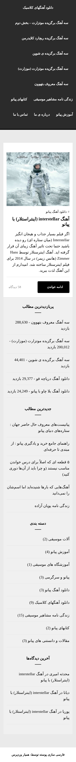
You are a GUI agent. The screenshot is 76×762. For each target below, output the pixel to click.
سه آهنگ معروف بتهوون (51, 84)
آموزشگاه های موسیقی (51, 564)
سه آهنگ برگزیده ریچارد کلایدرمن (45, 38)
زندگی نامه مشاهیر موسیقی (53, 99)
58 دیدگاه (15, 287)
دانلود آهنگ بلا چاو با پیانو (50, 391)
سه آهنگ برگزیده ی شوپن (50, 53)
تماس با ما (20, 114)
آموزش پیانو (64, 114)
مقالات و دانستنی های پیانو (48, 641)
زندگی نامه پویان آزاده (52, 506)
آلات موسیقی (58, 539)
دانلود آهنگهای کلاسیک (38, 7)
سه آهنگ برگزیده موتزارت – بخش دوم (41, 23)
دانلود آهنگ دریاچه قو (52, 379)
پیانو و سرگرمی (57, 577)
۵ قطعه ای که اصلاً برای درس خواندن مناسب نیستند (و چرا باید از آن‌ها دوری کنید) (39, 468)
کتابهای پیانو (19, 99)
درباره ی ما (42, 114)
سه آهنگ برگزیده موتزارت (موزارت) (43, 68)
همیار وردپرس (20, 754)
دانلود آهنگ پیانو (56, 211)
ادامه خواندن (55, 287)
